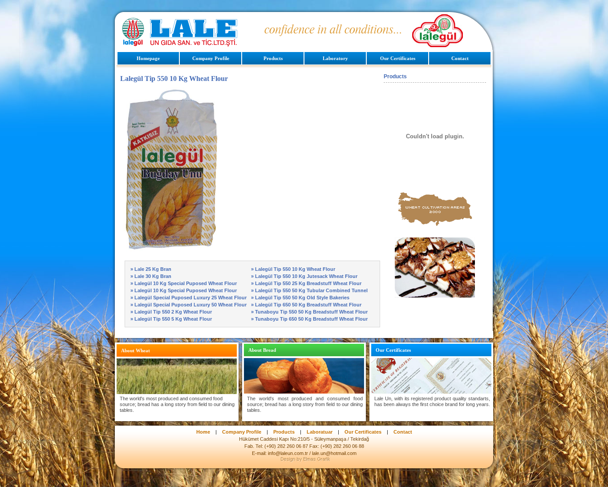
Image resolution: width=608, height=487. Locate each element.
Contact (460, 58)
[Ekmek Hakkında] (304, 392)
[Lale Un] (180, 44)
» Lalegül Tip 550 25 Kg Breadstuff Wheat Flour (306, 283)
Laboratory (335, 58)
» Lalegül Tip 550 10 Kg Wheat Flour (293, 269)
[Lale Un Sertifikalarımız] (431, 392)
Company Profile (210, 58)
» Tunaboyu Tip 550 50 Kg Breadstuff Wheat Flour (309, 311)
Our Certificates (397, 58)
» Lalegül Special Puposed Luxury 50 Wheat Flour (188, 304)
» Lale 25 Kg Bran (150, 269)
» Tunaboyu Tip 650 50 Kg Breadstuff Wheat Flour (309, 319)
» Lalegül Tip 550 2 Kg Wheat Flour (171, 311)
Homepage (148, 58)
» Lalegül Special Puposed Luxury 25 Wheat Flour (188, 297)
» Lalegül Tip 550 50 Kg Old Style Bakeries (300, 297)
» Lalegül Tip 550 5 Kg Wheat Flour (171, 319)
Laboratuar (319, 432)
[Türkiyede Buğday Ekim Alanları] (435, 226)
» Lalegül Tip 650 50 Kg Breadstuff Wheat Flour (306, 304)
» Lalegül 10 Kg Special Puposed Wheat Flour (183, 283)
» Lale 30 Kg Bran (150, 276)
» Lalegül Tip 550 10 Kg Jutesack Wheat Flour (304, 276)
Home (203, 432)
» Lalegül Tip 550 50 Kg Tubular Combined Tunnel (309, 290)
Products (273, 58)
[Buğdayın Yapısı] (177, 391)
